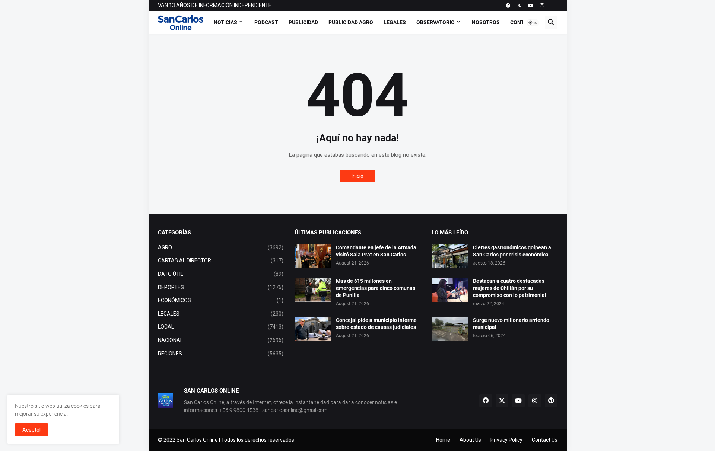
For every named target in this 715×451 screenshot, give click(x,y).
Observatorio (435, 22)
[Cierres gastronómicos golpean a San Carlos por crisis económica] (450, 256)
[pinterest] (551, 400)
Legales (395, 22)
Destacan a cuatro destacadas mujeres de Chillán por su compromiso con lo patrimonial (509, 288)
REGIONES (221, 353)
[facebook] (508, 5)
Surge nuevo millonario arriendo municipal (511, 323)
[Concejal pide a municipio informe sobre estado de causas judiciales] (313, 329)
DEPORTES (221, 287)
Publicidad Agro (350, 22)
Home (443, 440)
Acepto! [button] (31, 430)
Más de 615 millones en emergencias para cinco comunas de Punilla (375, 288)
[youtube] (530, 5)
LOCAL (221, 327)
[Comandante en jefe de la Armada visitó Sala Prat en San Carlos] (313, 256)
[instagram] (542, 5)
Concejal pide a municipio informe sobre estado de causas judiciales (376, 323)
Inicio (357, 176)
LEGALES (221, 314)
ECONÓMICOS (221, 300)
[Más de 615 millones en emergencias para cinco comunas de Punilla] (313, 290)
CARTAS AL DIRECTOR (221, 260)
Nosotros (486, 22)
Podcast (266, 22)
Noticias (225, 22)
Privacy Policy (506, 440)
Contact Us (544, 440)
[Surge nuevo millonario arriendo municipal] (450, 329)
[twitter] (519, 5)
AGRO (221, 247)
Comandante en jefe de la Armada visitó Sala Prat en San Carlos (376, 251)
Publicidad (303, 22)
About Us (470, 440)
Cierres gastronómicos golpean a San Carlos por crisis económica (512, 251)
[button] (533, 22)
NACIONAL (221, 340)
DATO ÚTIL (221, 274)
